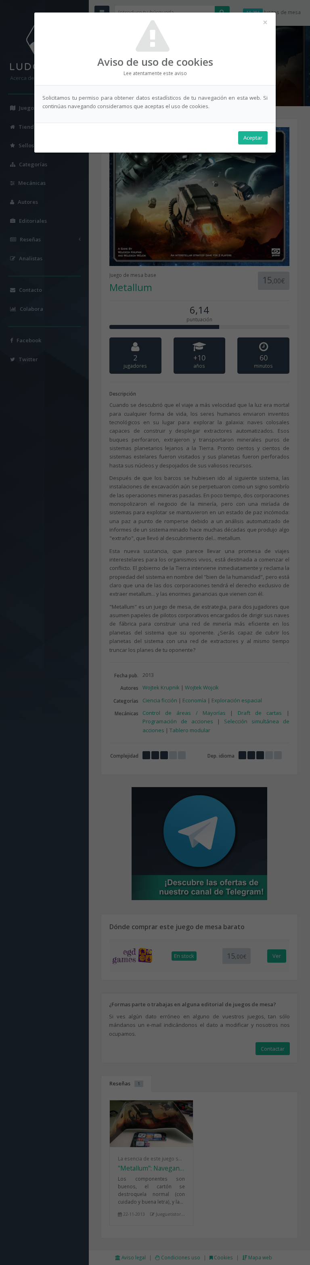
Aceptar (252, 137)
